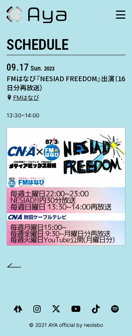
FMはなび (26, 97)
